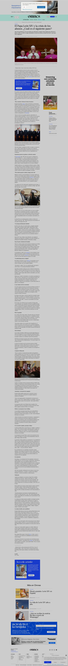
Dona (48, 16)
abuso (30, 534)
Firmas (28, 654)
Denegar (55, 662)
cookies (37, 629)
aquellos (31, 540)
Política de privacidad (54, 664)
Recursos (36, 654)
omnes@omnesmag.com (14, 651)
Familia (20, 658)
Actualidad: (26, 19)
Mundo (35, 19)
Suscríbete (52, 16)
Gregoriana (27, 112)
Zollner (23, 103)
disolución (26, 255)
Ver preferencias (63, 662)
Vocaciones (21, 659)
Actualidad (16, 22)
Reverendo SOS (37, 661)
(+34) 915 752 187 (13, 650)
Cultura (31, 19)
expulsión (28, 252)
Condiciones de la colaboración (60, 664)
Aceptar (48, 662)
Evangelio (36, 658)
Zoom (44, 19)
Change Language (41, 7)
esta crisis (30, 76)
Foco (20, 654)
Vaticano (40, 19)
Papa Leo (28, 260)
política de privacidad (49, 628)
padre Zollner (18, 156)
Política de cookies (49, 664)
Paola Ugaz (32, 177)
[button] (66, 655)
